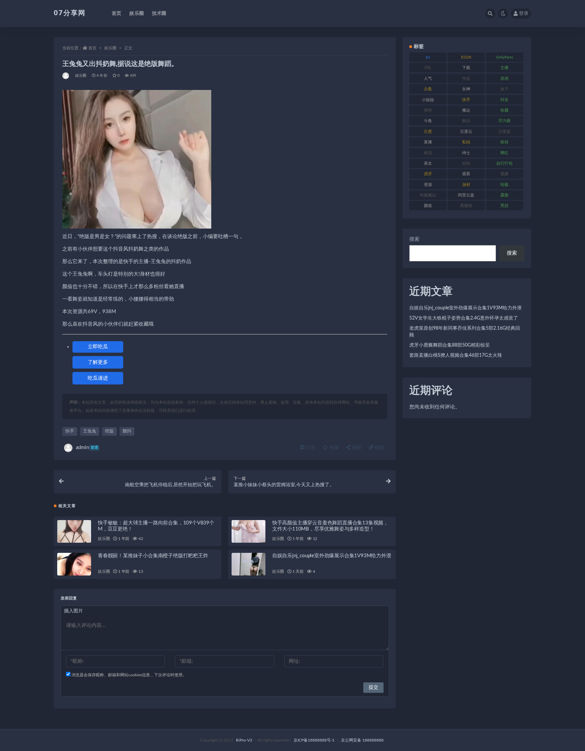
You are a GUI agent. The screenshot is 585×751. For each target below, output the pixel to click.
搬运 (466, 110)
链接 (378, 447)
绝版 (109, 431)
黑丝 (504, 206)
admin (87, 447)
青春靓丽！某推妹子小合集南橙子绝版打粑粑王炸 (153, 555)
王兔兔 (89, 431)
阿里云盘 (466, 195)
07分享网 (70, 13)
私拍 (466, 142)
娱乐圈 (136, 13)
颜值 (428, 206)
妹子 (504, 89)
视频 (504, 174)
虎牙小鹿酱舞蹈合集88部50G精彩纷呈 (449, 345)
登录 (523, 13)
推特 (428, 110)
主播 (504, 68)
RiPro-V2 (244, 740)
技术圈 (159, 13)
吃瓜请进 (98, 378)
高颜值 (466, 206)
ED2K (466, 57)
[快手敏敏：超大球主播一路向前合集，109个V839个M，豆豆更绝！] (74, 531)
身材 (466, 185)
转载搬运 (428, 195)
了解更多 (98, 362)
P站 (428, 68)
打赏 (309, 447)
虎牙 (428, 174)
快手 (69, 431)
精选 (428, 153)
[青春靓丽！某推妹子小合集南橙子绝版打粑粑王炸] (74, 564)
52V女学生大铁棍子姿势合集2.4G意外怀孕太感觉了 (463, 318)
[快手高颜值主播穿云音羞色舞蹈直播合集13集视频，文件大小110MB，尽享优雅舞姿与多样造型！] (248, 531)
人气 (428, 78)
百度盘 (504, 132)
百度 (428, 132)
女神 (466, 89)
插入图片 (73, 611)
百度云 (466, 132)
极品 (466, 121)
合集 (428, 89)
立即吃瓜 (98, 346)
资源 (428, 185)
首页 (116, 13)
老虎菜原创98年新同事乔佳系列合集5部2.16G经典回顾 (464, 331)
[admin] (66, 75)
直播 (428, 142)
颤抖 (127, 431)
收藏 (333, 447)
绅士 (466, 153)
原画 (504, 78)
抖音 (504, 100)
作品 (466, 78)
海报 (355, 447)
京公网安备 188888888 (362, 740)
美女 (428, 163)
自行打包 (504, 163)
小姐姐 (428, 100)
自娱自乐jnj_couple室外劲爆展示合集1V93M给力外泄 (331, 555)
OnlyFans (504, 57)
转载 (504, 185)
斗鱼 (428, 121)
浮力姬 (504, 121)
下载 (466, 68)
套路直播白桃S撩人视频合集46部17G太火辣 (455, 355)
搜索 (414, 239)
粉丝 (504, 142)
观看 (466, 174)
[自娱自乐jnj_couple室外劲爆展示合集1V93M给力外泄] (248, 564)
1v (428, 57)
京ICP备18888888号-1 (314, 740)
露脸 (504, 195)
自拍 (466, 163)
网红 (504, 153)
